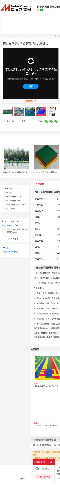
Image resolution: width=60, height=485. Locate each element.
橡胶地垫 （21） (11, 192)
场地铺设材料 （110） (14, 196)
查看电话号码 (12, 225)
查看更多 (14, 239)
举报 (23, 121)
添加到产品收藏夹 (10, 251)
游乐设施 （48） (11, 188)
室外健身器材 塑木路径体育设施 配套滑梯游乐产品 (24, 172)
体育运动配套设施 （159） (16, 204)
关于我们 (22, 478)
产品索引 (6, 247)
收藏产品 (10, 121)
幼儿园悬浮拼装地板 (42, 445)
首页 (56, 35)
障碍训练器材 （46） (13, 200)
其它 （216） (10, 208)
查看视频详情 (30, 100)
